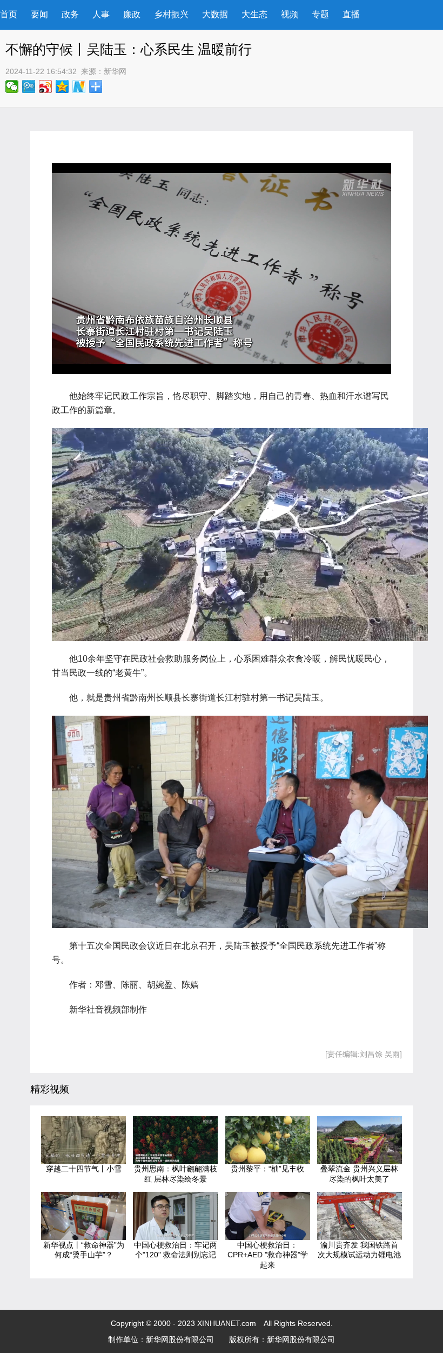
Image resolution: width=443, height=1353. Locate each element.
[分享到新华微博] (79, 86)
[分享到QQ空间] (62, 86)
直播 (351, 14)
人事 (101, 14)
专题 (320, 14)
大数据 (215, 14)
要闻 (39, 14)
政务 (70, 14)
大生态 (254, 14)
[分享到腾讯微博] (29, 86)
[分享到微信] (12, 86)
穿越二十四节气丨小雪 (84, 1168)
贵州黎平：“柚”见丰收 (267, 1168)
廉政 (131, 14)
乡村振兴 (171, 14)
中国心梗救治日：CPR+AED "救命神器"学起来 (267, 1255)
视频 (289, 14)
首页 (8, 14)
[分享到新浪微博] (45, 86)
